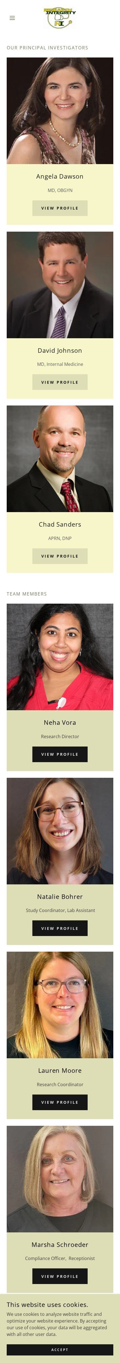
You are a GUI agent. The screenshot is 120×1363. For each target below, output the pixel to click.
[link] (60, 18)
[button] (15, 17)
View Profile (60, 208)
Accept (59, 1349)
